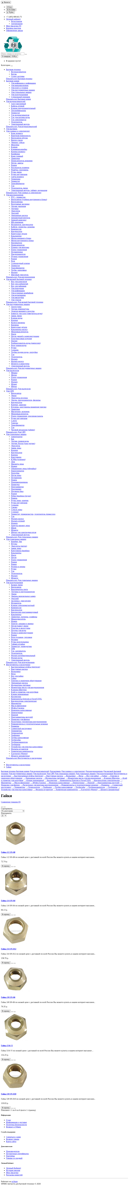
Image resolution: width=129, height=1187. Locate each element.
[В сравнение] (15, 866)
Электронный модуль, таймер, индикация (29, 190)
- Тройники (46, 787)
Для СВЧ (10, 391)
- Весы (79, 776)
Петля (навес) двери (19, 626)
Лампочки (15, 158)
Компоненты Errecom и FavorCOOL (26, 699)
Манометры (16, 703)
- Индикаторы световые (54, 778)
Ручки (13, 348)
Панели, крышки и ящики (22, 624)
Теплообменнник (18, 110)
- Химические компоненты (65, 789)
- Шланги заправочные (108, 789)
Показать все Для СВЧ (15, 432)
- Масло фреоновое (21, 783)
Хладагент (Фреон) (19, 753)
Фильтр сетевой (18, 521)
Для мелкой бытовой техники (19, 279)
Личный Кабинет (13, 1168)
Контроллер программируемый (24, 612)
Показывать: (6, 813)
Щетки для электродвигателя (23, 532)
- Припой (89, 783)
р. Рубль (10, 12)
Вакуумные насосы (19, 669)
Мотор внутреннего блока (22, 240)
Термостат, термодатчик (21, 646)
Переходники (17, 712)
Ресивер (14, 639)
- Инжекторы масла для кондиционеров (83, 778)
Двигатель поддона (19, 398)
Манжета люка (17, 464)
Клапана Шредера (19, 690)
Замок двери (16, 316)
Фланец (14, 523)
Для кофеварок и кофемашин (23, 83)
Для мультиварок (18, 295)
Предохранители (18, 254)
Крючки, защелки (18, 405)
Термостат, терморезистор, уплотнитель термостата (33, 514)
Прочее (14, 341)
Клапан (14, 147)
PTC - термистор (18, 197)
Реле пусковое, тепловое (21, 637)
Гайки (13, 678)
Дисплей (15, 213)
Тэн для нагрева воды (20, 117)
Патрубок (15, 473)
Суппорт (15, 512)
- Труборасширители (95, 787)
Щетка (14, 386)
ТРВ (13, 649)
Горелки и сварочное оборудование (26, 681)
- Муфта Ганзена (38, 783)
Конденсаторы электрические (24, 701)
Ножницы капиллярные (21, 710)
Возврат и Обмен (13, 1127)
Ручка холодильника (20, 642)
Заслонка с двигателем (21, 601)
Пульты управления (19, 256)
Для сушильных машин (16, 539)
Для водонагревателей (15, 101)
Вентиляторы (17, 202)
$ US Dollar (11, 10)
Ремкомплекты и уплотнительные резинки (29, 724)
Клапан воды (16, 318)
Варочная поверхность (21, 136)
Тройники (15, 735)
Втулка (14, 544)
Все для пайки (17, 676)
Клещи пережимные (20, 694)
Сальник (15, 350)
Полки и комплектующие (22, 633)
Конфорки (15, 154)
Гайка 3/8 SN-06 (8, 997)
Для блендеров (17, 288)
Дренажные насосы (19, 215)
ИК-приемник (17, 222)
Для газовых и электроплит (18, 131)
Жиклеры (15, 145)
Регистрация (16, 21)
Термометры (16, 731)
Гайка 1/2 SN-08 (8, 852)
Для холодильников (19, 94)
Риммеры (15, 726)
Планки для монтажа (20, 247)
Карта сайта (11, 1141)
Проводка (15, 484)
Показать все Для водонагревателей (21, 126)
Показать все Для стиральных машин (22, 537)
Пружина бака (17, 491)
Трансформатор (17, 183)
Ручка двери (16, 172)
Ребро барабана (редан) (21, 496)
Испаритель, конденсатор (22, 224)
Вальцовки (16, 671)
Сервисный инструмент (21, 728)
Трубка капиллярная (20, 738)
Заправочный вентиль (20, 218)
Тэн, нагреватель (18, 651)
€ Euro (9, 7)
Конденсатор (16, 231)
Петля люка (16, 475)
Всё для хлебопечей (19, 284)
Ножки (14, 466)
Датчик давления (18, 206)
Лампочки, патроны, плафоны (24, 617)
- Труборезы (111, 787)
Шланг (14, 384)
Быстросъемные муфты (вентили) (25, 667)
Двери (14, 395)
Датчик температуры (20, 309)
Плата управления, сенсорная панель (27, 416)
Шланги (14, 530)
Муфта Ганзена (17, 708)
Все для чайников (18, 286)
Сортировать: (7, 808)
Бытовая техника (13, 69)
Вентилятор (16, 393)
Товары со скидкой (14, 1158)
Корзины (15, 325)
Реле (13, 261)
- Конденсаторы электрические (105, 780)
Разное (14, 165)
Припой (14, 715)
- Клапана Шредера (110, 778)
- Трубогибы (79, 787)
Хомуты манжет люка (20, 525)
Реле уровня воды (18, 345)
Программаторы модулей (22, 717)
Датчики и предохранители (23, 592)
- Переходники (77, 783)
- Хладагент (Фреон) (88, 789)
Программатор (17, 487)
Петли (14, 557)
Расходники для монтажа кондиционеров (29, 722)
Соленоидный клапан (20, 263)
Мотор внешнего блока (21, 238)
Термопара (15, 179)
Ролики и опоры (18, 567)
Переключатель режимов (22, 161)
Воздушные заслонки (20, 204)
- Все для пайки (91, 776)
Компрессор (16, 229)
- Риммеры (104, 785)
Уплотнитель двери (19, 188)
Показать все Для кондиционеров (20, 277)
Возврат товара (12, 1139)
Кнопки (14, 320)
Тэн (12, 186)
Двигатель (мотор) (19, 546)
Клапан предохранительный (23, 108)
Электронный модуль (20, 124)
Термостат (15, 113)
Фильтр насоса (17, 361)
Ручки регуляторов (19, 174)
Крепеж (14, 455)
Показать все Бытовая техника (19, 79)
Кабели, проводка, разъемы (23, 227)
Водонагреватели (18, 72)
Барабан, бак (16, 541)
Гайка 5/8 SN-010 (8, 1094)
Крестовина (16, 457)
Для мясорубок (17, 297)
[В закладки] (12, 866)
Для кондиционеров (14, 195)
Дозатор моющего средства (23, 311)
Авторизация (16, 24)
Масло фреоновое (18, 706)
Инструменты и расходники (18, 665)
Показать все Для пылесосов (18, 389)
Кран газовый (17, 156)
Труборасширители (19, 742)
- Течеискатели (33, 787)
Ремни (14, 564)
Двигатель (15, 211)
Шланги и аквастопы (20, 364)
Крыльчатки (16, 236)
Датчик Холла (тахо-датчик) (23, 443)
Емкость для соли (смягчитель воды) (26, 313)
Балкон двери (17, 585)
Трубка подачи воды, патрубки (24, 352)
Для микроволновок (19, 85)
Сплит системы (17, 76)
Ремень (14, 498)
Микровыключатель (19, 332)
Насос (13, 334)
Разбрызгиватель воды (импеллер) (26, 343)
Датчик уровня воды (20, 441)
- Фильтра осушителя (43, 789)
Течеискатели (17, 733)
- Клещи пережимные (34, 780)
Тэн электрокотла (18, 120)
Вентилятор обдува (19, 138)
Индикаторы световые (20, 685)
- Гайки (103, 776)
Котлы (14, 74)
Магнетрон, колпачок (20, 411)
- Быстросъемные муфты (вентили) (27, 776)
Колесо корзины (18, 323)
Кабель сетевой (17, 106)
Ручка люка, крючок (19, 500)
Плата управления (19, 250)
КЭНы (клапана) (18, 459)
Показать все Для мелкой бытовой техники (24, 302)
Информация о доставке (16, 1122)
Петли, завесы (17, 163)
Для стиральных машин (21, 92)
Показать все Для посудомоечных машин (23, 368)
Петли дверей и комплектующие (25, 336)
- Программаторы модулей (107, 783)
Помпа (14, 480)
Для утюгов (16, 300)
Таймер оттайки (18, 644)
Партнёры (10, 1156)
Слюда (14, 421)
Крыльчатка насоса (19, 329)
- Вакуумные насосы (53, 776)
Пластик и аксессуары (20, 628)
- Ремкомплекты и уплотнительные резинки (78, 785)
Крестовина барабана (20, 551)
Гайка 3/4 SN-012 (8, 949)
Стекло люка (16, 509)
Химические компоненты (22, 751)
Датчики (15, 209)
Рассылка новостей (14, 1175)
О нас (8, 1120)
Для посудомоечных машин (23, 90)
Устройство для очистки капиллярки (27, 747)
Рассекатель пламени (20, 167)
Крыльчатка (16, 553)
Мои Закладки (12, 1173)
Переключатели (18, 245)
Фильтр (14, 272)
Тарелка (14, 423)
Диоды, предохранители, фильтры (26, 400)
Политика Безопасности (16, 1125)
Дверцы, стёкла (17, 142)
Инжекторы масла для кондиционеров (27, 687)
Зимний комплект (18, 220)
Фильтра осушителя (19, 749)
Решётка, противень (19, 170)
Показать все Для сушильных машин (22, 580)
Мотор (14, 375)
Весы (13, 674)
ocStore (15, 1181)
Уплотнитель (16, 122)
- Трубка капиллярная (62, 787)
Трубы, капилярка (19, 270)
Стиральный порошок (20, 97)
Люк (13, 462)
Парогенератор (17, 471)
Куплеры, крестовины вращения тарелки (28, 407)
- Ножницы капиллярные (58, 783)
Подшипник (16, 478)
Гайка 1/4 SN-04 (8, 901)
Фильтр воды (16, 658)
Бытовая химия (12, 81)
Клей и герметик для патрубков (24, 692)
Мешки (14, 373)
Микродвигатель (18, 619)
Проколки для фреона (20, 719)
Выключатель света (19, 589)
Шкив (13, 528)
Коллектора (16, 696)
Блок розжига (17, 133)
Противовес (16, 489)
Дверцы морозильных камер (23, 596)
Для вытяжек (11, 129)
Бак (12, 439)
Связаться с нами (13, 1137)
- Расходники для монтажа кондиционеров (39, 785)
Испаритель (16, 603)
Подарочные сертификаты (17, 1154)
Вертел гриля (17, 140)
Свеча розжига (17, 177)
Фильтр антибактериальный (23, 655)
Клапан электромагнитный (23, 605)
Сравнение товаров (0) (11, 802)
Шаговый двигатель (19, 275)
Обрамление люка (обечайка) (23, 468)
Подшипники (17, 252)
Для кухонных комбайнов (22, 293)
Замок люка (16, 448)
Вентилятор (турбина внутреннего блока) (29, 199)
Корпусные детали (19, 234)
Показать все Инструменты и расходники (24, 758)
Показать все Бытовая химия (18, 99)
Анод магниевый (18, 104)
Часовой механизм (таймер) (23, 430)
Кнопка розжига (18, 151)
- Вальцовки (69, 776)
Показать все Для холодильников (20, 662)
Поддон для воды (18, 630)
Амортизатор (16, 437)
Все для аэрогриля (19, 281)
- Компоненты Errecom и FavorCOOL (74, 780)
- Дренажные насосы (32, 778)
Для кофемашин (18, 291)
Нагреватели (16, 243)
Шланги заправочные (20, 756)
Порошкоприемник (19, 482)
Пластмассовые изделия (21, 338)
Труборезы (15, 744)
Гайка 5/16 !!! (7, 1045)
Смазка (14, 507)
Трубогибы (16, 740)
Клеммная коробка (19, 149)
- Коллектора (50, 780)
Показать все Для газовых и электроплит (23, 193)
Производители (13, 1151)
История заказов (13, 1170)
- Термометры (18, 787)
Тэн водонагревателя (20, 115)
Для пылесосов (12, 370)
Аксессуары (16, 307)
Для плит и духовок (19, 88)
